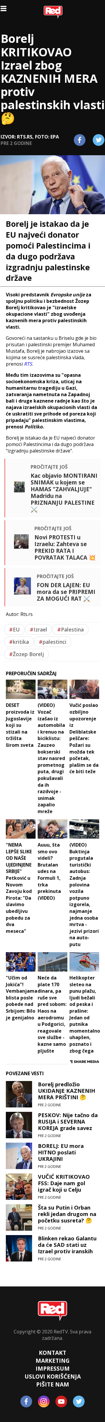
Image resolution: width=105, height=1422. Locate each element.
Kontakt (52, 1353)
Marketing (53, 1360)
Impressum (53, 1368)
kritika (19, 641)
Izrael (38, 629)
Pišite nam (52, 1384)
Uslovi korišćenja (52, 1376)
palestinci (52, 641)
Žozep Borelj (26, 654)
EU (14, 629)
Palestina (70, 629)
